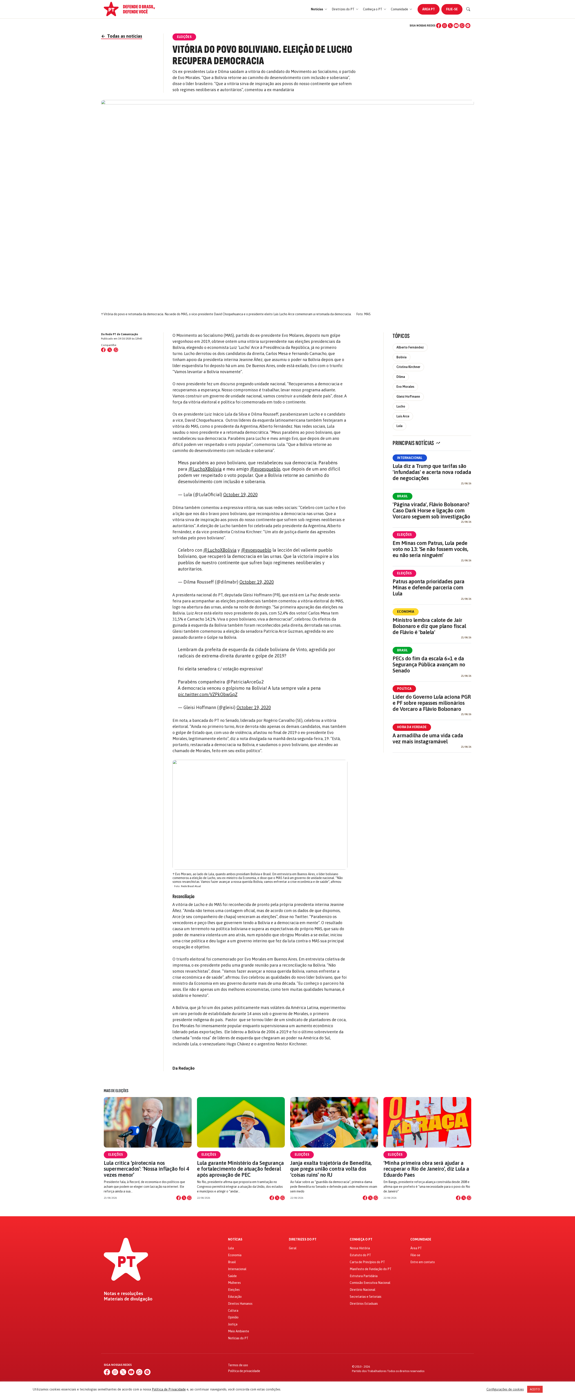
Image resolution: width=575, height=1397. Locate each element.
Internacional (409, 458)
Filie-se (452, 9)
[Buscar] (468, 9)
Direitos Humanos (240, 1303)
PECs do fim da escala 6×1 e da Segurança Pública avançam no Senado (429, 664)
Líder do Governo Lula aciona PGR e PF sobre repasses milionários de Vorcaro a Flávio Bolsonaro (432, 703)
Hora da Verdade (412, 727)
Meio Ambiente (238, 1331)
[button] (319, 9)
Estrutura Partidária (364, 1276)
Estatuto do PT (360, 1255)
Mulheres (234, 1283)
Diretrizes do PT (302, 1239)
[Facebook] (438, 25)
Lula (399, 426)
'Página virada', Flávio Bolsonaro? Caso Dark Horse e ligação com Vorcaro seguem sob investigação (431, 510)
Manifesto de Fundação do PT (370, 1269)
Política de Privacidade (169, 1389)
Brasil (402, 496)
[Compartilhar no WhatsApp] (116, 350)
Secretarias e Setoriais (365, 1296)
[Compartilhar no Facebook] (103, 350)
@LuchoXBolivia (205, 469)
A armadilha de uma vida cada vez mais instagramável (428, 738)
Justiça (232, 1324)
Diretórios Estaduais (364, 1303)
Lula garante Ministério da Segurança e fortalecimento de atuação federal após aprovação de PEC (240, 1169)
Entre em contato (422, 1262)
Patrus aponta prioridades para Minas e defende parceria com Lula (428, 587)
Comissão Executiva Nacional (370, 1283)
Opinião (233, 1317)
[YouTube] (456, 25)
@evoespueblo (265, 469)
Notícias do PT (238, 1338)
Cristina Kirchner (408, 367)
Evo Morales (405, 386)
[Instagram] (444, 25)
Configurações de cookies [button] (505, 1389)
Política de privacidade (244, 1371)
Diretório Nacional (362, 1289)
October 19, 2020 (240, 494)
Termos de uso (238, 1365)
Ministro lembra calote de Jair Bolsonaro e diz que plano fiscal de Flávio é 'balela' (429, 626)
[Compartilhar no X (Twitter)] (109, 350)
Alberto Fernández (410, 347)
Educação (235, 1296)
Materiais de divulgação (128, 1298)
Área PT (428, 9)
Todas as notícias (121, 36)
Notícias (235, 1239)
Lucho (400, 406)
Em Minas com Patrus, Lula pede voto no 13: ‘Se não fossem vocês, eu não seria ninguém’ (430, 549)
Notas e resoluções (123, 1293)
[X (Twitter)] (450, 25)
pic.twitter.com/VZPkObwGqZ (207, 694)
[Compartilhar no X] (184, 1198)
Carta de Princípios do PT (367, 1262)
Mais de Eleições (116, 1090)
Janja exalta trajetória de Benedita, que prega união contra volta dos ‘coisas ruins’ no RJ (331, 1169)
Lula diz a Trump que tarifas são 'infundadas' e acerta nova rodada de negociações (432, 472)
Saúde (232, 1276)
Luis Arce (402, 416)
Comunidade (420, 1239)
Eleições (404, 534)
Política (404, 688)
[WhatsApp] (462, 25)
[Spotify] (467, 25)
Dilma (400, 377)
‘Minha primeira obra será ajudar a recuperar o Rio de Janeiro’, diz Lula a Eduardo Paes (426, 1169)
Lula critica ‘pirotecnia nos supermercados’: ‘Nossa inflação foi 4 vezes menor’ (146, 1169)
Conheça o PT (361, 1239)
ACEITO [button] (535, 1389)
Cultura (233, 1310)
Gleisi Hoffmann (408, 396)
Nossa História (360, 1248)
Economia (405, 611)
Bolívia (401, 357)
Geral (292, 1248)
